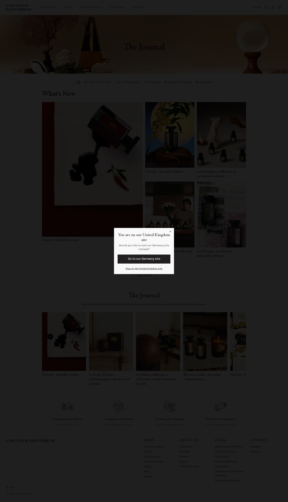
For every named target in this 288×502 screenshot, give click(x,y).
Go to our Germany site (144, 259)
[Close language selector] (170, 231)
